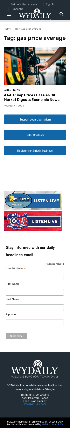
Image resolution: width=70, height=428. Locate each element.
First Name (12, 283)
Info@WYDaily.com (35, 403)
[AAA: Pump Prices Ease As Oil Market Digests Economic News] (35, 66)
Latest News (12, 90)
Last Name (12, 299)
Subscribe (17, 9)
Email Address (16, 268)
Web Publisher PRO (52, 424)
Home (7, 28)
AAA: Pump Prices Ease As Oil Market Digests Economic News (32, 97)
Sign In (50, 4)
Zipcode (11, 314)
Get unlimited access (23, 4)
